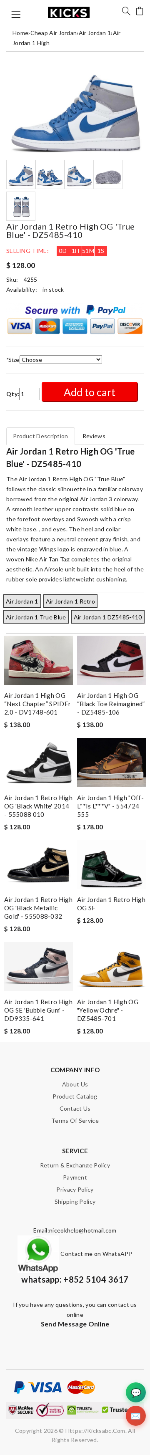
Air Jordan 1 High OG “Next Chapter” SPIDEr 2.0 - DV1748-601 (37, 704)
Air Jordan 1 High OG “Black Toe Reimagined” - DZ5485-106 (111, 704)
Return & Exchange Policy (75, 1165)
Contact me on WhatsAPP (95, 1253)
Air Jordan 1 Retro (70, 601)
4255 (31, 279)
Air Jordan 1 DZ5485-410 (108, 617)
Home (20, 32)
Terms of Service (75, 1120)
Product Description (40, 436)
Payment (75, 1177)
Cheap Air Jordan (53, 32)
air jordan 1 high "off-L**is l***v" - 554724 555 (110, 806)
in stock (53, 289)
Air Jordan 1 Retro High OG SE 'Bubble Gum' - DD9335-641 (38, 1010)
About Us (75, 1084)
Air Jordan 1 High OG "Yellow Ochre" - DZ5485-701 (107, 1010)
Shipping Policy (75, 1201)
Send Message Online (75, 1324)
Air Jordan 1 (95, 32)
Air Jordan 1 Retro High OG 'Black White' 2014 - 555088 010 (38, 806)
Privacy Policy (74, 1189)
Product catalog (75, 1096)
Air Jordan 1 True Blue (36, 617)
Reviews (93, 436)
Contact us (75, 1108)
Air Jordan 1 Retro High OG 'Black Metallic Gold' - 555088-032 (38, 908)
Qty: (12, 393)
